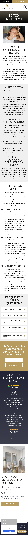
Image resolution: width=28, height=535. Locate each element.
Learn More (9, 531)
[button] (25, 7)
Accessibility (21, 527)
